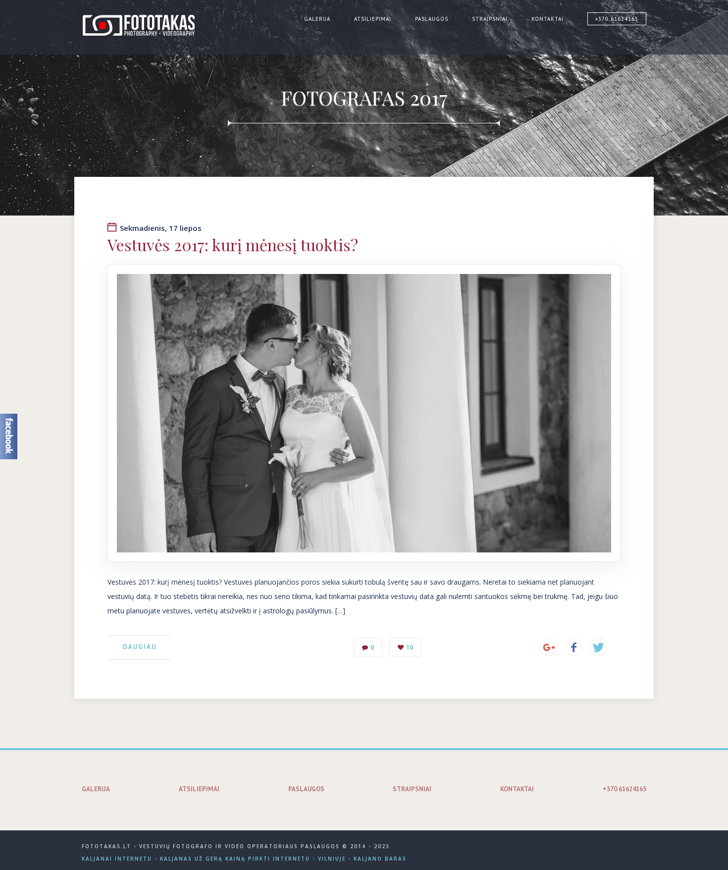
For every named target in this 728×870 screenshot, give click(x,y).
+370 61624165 (616, 18)
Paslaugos (431, 18)
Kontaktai (547, 18)
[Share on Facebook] (573, 647)
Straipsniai (490, 18)
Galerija (317, 18)
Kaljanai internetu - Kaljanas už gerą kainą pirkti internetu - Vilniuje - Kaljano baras (244, 858)
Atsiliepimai (372, 18)
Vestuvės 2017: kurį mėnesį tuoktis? (232, 244)
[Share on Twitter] (598, 647)
